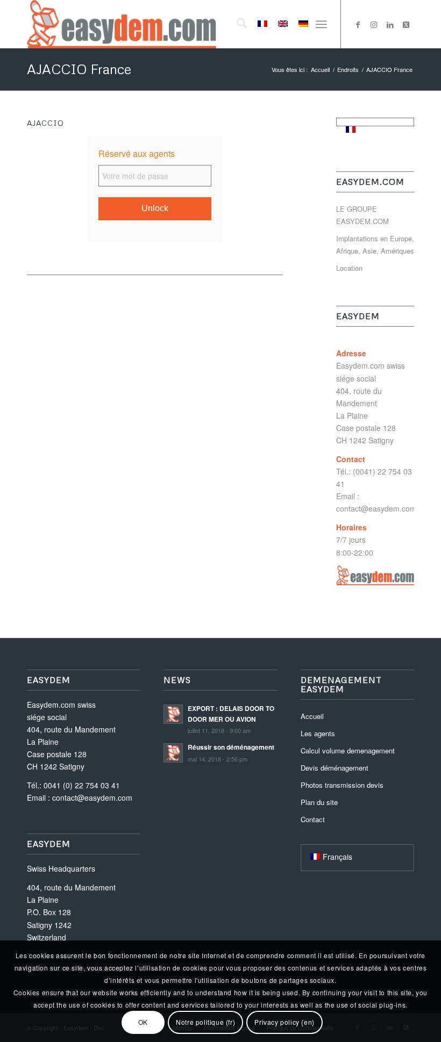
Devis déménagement (334, 768)
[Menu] (321, 24)
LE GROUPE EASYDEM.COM (362, 215)
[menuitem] (236, 24)
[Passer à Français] (350, 129)
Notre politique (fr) (205, 1021)
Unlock (154, 208)
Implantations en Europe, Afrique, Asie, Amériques (375, 244)
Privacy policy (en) (284, 1021)
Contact (313, 819)
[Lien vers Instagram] (374, 24)
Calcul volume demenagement (348, 750)
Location (349, 268)
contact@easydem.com (376, 508)
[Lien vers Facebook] (358, 24)
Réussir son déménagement (231, 747)
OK (143, 1021)
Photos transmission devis (342, 785)
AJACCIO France (79, 69)
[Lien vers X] (406, 24)
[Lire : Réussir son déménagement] (173, 753)
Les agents (318, 733)
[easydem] (121, 24)
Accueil (312, 716)
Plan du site (319, 802)
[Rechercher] (236, 24)
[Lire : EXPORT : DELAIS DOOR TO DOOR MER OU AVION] (173, 714)
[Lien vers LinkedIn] (390, 24)
